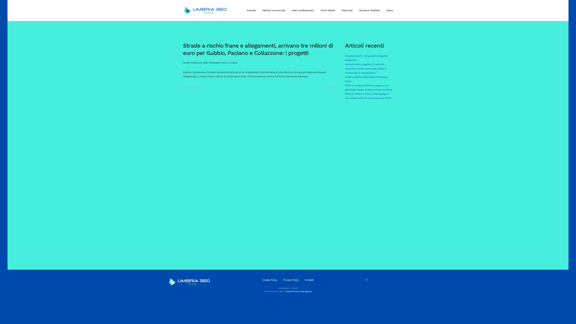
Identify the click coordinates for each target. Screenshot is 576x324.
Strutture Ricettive (369, 10)
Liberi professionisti (303, 10)
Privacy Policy (291, 280)
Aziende (251, 10)
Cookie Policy (269, 280)
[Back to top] (367, 280)
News (390, 10)
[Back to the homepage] (205, 10)
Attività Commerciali (273, 10)
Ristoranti (347, 10)
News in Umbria (229, 63)
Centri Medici (327, 10)
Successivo (330, 87)
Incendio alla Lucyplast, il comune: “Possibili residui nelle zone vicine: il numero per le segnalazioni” (365, 68)
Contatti (309, 280)
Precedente (191, 87)
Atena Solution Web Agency (299, 291)
